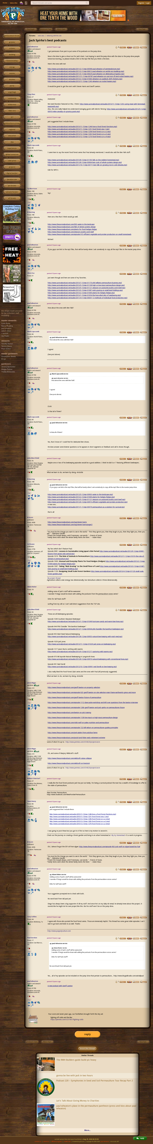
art (12, 117)
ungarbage (12, 92)
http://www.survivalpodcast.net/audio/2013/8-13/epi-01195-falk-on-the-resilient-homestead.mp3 (83, 160)
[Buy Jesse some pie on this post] (129, 683)
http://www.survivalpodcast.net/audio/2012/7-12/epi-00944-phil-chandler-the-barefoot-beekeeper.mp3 (86, 629)
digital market (12, 173)
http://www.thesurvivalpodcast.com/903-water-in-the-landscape (71, 224)
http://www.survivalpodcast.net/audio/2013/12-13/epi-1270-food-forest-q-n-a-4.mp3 (79, 137)
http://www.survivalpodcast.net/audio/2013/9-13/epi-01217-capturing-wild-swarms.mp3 (80, 652)
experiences (12, 148)
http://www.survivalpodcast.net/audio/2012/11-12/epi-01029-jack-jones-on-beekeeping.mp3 (82, 644)
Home (5, 3)
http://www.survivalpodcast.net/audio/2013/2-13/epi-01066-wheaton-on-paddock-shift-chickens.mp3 (85, 79)
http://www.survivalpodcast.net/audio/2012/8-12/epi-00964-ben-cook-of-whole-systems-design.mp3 (85, 162)
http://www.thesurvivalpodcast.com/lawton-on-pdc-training (69, 712)
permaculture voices (105, 594)
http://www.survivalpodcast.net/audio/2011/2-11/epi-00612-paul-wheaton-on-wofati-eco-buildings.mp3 (86, 71)
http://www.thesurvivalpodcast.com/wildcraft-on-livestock (69, 763)
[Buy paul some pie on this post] (129, 47)
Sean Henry (31, 801)
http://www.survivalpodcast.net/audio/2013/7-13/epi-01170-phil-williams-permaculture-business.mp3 (85, 283)
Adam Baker (32, 587)
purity (12, 86)
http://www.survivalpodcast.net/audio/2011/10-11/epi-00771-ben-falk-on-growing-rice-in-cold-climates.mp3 (87, 165)
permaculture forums (12, 36)
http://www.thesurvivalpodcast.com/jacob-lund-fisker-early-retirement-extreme (76, 738)
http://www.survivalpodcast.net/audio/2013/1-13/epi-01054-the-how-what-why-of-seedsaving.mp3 (84, 295)
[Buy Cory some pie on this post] (129, 917)
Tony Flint (31, 94)
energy (12, 67)
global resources (12, 154)
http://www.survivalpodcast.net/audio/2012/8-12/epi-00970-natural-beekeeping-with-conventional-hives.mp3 (88, 659)
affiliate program (56, 1141)
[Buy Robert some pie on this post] (129, 779)
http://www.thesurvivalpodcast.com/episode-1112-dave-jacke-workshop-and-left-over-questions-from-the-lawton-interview (93, 702)
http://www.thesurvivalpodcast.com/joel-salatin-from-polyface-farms (72, 733)
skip (12, 142)
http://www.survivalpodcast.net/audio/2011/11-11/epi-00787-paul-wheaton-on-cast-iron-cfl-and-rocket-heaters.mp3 (90, 76)
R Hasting (31, 212)
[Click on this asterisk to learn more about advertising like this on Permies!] (128, 20)
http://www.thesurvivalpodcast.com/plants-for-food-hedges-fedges (72, 229)
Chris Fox (30, 273)
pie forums (12, 186)
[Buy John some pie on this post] (129, 459)
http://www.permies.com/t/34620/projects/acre (83, 742)
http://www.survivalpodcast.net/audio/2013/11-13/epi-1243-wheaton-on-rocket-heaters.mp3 (82, 81)
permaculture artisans (12, 123)
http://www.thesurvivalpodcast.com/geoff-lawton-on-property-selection (74, 687)
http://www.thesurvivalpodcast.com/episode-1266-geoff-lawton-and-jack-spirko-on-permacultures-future (86, 707)
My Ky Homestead (118, 835)
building (12, 54)
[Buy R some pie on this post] (129, 213)
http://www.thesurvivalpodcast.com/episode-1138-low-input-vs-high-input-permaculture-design (83, 717)
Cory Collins (32, 917)
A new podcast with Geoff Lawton (60, 986)
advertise (46, 1141)
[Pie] (21, 3)
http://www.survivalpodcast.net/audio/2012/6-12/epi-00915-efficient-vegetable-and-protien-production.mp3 (88, 502)
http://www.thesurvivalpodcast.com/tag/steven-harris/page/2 (70, 525)
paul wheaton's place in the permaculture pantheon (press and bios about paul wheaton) (96, 1107)
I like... (29, 65)
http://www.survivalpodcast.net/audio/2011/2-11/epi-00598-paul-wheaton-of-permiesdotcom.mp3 (84, 69)
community (12, 98)
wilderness (12, 104)
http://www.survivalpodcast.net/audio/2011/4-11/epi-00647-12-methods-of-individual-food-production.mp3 (87, 298)
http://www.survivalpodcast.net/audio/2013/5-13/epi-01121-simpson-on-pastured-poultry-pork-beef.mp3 (86, 288)
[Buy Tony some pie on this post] (129, 95)
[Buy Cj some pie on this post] (129, 545)
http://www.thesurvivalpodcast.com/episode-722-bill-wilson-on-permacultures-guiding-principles (83, 728)
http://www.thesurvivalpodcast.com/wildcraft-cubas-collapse (70, 758)
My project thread (53, 578)
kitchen (12, 79)
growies (12, 42)
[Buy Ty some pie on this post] (129, 189)
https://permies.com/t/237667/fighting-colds (67, 1019)
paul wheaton (32, 47)
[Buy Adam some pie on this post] (129, 587)
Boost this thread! (87, 1049)
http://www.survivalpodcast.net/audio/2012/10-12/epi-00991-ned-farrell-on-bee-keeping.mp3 (82, 667)
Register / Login (144, 3)
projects (12, 167)
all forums (12, 198)
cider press (12, 161)
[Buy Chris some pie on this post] (129, 274)
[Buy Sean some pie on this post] (129, 802)
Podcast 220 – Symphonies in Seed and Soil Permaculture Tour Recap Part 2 (94, 1080)
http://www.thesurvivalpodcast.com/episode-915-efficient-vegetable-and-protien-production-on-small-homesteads (89, 234)
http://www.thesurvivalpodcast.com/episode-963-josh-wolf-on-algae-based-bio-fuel (109, 847)
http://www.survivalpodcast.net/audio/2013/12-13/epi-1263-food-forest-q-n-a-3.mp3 (79, 134)
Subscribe (13, 3)
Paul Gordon (32, 938)
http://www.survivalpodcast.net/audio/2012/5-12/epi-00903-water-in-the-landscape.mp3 (80, 494)
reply (87, 1034)
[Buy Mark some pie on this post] (129, 146)
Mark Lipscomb (33, 145)
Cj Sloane (30, 544)
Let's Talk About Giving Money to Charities (77, 1100)
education (12, 136)
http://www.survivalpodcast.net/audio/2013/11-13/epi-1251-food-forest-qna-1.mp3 (78, 129)
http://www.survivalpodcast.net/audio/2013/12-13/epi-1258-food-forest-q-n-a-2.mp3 (79, 132)
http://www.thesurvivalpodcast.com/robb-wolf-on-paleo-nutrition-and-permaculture (78, 723)
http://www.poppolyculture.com (59, 931)
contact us (38, 1141)
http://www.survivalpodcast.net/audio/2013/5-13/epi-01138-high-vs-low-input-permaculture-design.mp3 (86, 285)
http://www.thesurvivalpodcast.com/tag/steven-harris (67, 522)
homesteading (12, 61)
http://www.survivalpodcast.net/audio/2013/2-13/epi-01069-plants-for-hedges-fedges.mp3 (81, 293)
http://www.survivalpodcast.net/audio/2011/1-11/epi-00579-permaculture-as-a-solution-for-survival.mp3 (86, 507)
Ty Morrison (32, 189)
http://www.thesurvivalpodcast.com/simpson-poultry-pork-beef (71, 232)
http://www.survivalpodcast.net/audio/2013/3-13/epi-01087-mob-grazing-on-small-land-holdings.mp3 (85, 290)
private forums (12, 192)
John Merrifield (33, 458)
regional (12, 129)
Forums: (32, 36)
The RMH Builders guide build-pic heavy (76, 1060)
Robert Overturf (33, 778)
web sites (41, 36)
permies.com (12, 179)
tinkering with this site (54, 36)
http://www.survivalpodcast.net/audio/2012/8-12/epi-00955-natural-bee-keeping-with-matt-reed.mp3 (85, 636)
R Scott (30, 517)
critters (12, 48)
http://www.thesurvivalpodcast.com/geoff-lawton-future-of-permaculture (74, 697)
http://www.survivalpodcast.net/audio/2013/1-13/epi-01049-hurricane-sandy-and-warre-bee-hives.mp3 (85, 621)
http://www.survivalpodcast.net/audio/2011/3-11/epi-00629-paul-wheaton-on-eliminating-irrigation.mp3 (86, 74)
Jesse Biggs (31, 683)
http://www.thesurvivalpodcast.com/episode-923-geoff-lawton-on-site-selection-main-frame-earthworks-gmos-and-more (92, 692)
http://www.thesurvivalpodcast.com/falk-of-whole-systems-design (72, 227)
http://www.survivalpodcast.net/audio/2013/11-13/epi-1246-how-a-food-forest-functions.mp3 (82, 126)
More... (87, 1130)
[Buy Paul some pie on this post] (129, 938)
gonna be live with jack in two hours (74, 1075)
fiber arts (12, 111)
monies (12, 73)
